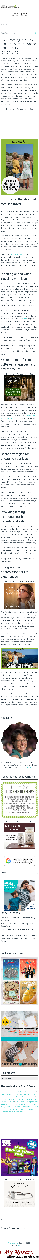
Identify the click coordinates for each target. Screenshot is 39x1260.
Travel (3, 33)
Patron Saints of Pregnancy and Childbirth (16, 1094)
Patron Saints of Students (25, 1097)
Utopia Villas (23, 319)
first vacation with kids (18, 254)
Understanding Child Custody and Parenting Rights (19, 935)
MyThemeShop (23, 1245)
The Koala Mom (13, 1243)
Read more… (31, 767)
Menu (5, 24)
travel (5, 1219)
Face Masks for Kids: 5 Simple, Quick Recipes (19, 1092)
